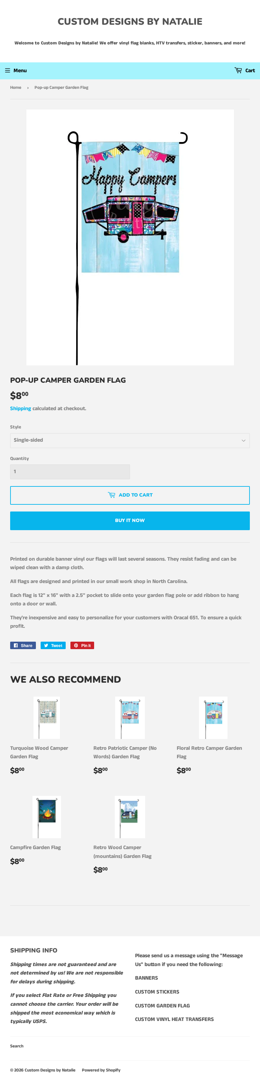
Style (15, 427)
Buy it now (130, 520)
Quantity (19, 458)
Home (15, 87)
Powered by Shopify (101, 1070)
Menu (20, 71)
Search (16, 1046)
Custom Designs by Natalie (130, 21)
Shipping (20, 409)
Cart (249, 71)
